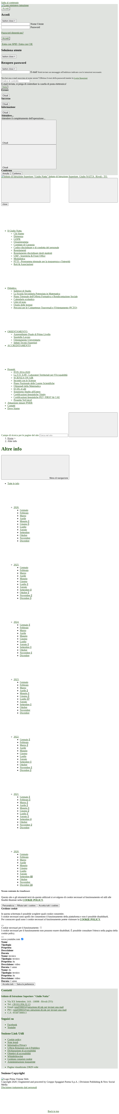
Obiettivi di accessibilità (19, 1053)
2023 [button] (16, 679)
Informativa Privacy (17, 1045)
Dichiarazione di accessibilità (21, 1050)
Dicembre (24, 540)
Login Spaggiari (81, 78)
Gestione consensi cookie (19, 1059)
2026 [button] (16, 507)
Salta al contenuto (10, 2)
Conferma (16, 173)
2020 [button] (16, 851)
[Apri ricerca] (93, 190)
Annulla (5, 173)
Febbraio (24, 513)
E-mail (34, 72)
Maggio (24, 521)
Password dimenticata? (12, 32)
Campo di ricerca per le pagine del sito (20, 435)
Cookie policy (14, 1039)
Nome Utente (37, 24)
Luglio (23, 527)
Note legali (12, 1042)
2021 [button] (16, 794)
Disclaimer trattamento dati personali (19, 1087)
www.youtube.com (11, 939)
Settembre (25, 532)
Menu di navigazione (58, 478)
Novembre (25, 538)
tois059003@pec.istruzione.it (39, 1010)
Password (35, 27)
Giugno (24, 524)
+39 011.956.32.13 (21, 1004)
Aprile (23, 518)
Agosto (23, 529)
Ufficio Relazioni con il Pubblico (23, 1048)
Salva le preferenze (25, 984)
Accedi (5, 8)
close (4, 204)
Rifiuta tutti (26, 905)
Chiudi (5, 95)
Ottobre (23, 535)
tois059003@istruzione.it (39, 1007)
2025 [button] (16, 564)
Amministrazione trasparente (21, 1062)
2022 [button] (16, 736)
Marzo (23, 515)
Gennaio (24, 510)
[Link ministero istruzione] (15, 5)
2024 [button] (16, 622)
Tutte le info (13, 483)
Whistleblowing (15, 1056)
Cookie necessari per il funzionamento (20, 927)
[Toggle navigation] (25, 190)
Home (10, 438)
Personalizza (8, 905)
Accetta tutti (48, 905)
